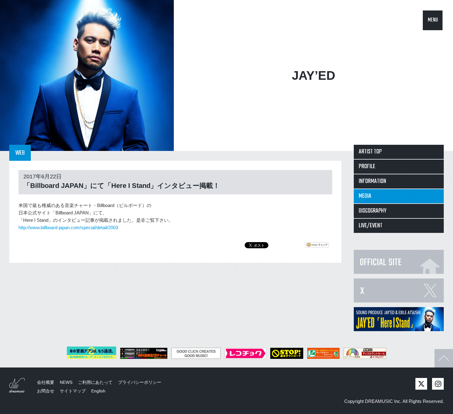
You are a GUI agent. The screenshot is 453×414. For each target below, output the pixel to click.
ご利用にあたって (95, 382)
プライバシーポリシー (139, 382)
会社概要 (45, 382)
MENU (433, 20)
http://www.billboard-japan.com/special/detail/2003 (68, 227)
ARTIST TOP (370, 151)
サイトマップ (73, 390)
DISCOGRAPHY (372, 211)
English (98, 390)
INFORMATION (372, 181)
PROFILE (367, 166)
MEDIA (365, 196)
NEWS (66, 382)
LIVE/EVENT (370, 225)
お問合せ (45, 390)
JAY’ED (313, 75)
